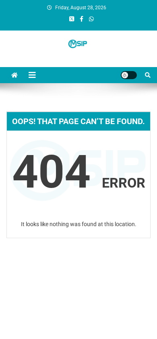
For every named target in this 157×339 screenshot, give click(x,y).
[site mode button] (129, 75)
